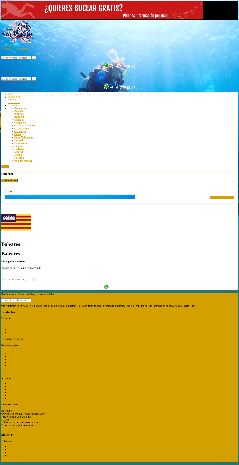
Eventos (9, 191)
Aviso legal (13, 353)
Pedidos (12, 386)
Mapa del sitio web (17, 362)
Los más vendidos (17, 329)
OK (5, 166)
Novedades (13, 326)
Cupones (12, 395)
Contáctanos (14, 359)
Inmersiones (14, 105)
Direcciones (14, 392)
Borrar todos (9, 180)
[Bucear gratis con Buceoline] (102, 18)
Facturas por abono (17, 389)
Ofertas (11, 323)
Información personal (19, 383)
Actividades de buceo (19, 332)
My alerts (12, 398)
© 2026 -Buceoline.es (12, 460)
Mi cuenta (6, 48)
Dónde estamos (9, 428)
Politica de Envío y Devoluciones (25, 350)
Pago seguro (14, 356)
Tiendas (12, 365)
